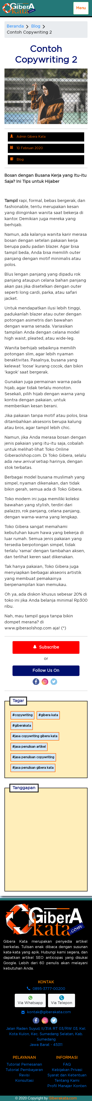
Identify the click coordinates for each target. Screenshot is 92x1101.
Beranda (15, 26)
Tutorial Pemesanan (24, 1064)
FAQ (67, 1064)
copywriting (24, 715)
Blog (35, 26)
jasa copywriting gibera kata (36, 736)
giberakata (23, 725)
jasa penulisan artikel (30, 746)
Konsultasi (24, 1080)
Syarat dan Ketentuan (66, 1075)
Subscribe (49, 647)
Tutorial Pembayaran (24, 1070)
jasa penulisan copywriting (34, 757)
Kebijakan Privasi (67, 1070)
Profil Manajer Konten (66, 1086)
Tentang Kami (66, 1080)
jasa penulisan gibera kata (34, 767)
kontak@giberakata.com (49, 1012)
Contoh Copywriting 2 (29, 32)
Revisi (24, 1075)
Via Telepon (61, 1003)
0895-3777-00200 (49, 989)
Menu (81, 8)
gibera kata (49, 715)
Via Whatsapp (30, 1003)
